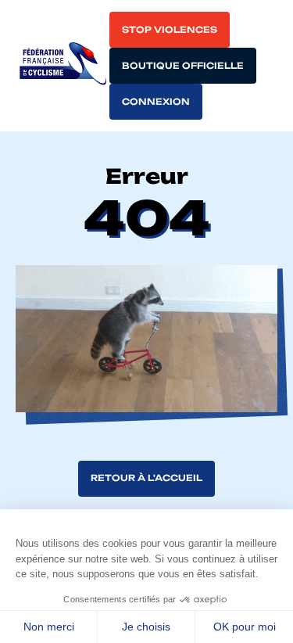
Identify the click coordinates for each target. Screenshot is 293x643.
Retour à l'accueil (146, 477)
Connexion (156, 101)
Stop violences (169, 29)
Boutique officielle (183, 65)
